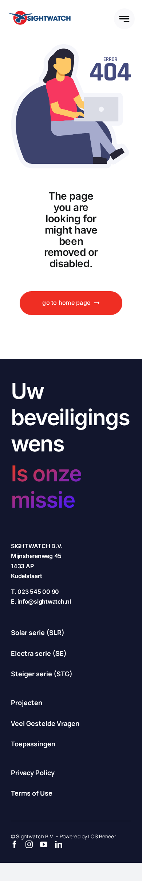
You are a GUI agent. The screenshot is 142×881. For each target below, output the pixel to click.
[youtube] (43, 844)
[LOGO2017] (39, 9)
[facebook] (14, 844)
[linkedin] (58, 844)
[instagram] (29, 844)
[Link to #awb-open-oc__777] (124, 18)
